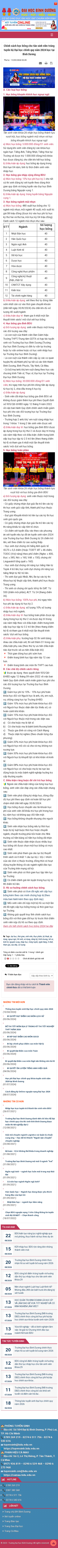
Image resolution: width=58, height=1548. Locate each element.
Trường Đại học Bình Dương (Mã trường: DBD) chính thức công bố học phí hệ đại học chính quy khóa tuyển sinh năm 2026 (34, 1316)
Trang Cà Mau (11, 1531)
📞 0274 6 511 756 (11, 1495)
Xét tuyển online (12, 1516)
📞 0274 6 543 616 (11, 1500)
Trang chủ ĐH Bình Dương (17, 1511)
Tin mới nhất (8, 1227)
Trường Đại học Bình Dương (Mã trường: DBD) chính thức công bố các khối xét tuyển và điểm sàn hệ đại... (34, 1390)
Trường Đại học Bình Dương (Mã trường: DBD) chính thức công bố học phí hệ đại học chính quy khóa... (34, 1377)
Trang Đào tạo (11, 1521)
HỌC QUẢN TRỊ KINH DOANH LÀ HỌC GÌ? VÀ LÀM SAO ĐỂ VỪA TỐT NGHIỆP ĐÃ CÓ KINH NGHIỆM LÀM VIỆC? (35, 1303)
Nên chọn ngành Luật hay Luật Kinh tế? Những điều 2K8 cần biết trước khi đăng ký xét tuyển (35, 1290)
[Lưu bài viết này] (51, 63)
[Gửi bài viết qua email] (41, 63)
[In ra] (46, 63)
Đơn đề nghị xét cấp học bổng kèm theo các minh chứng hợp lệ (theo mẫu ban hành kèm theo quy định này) (27, 895)
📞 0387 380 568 (11, 1490)
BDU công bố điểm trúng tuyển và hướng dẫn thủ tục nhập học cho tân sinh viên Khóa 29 (34, 1276)
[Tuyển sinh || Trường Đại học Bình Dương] (29, 14)
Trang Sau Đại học (13, 1526)
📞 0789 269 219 (11, 1485)
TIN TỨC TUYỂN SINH (13, 1341)
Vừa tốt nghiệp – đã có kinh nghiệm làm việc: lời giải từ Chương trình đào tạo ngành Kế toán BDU (34, 1330)
